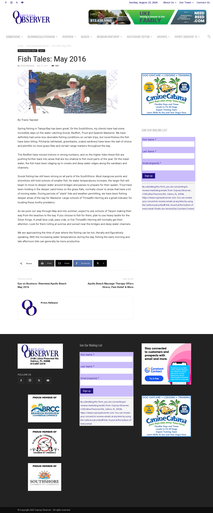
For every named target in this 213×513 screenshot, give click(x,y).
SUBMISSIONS (13, 37)
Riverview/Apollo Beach (38, 45)
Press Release (27, 65)
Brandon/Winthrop (108, 37)
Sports (41, 50)
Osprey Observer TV (186, 37)
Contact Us (203, 2)
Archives (162, 37)
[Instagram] (11, 2)
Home (20, 45)
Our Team (185, 2)
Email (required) (151, 163)
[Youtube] (22, 2)
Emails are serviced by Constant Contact (174, 208)
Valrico (85, 37)
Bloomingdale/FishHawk (41, 37)
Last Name (149, 151)
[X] (16, 2)
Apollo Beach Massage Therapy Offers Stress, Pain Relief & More (110, 285)
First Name (149, 139)
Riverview (67, 37)
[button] (209, 37)
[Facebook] (5, 2)
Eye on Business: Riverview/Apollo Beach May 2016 (42, 285)
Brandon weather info (166, 244)
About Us (168, 2)
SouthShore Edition (138, 37)
